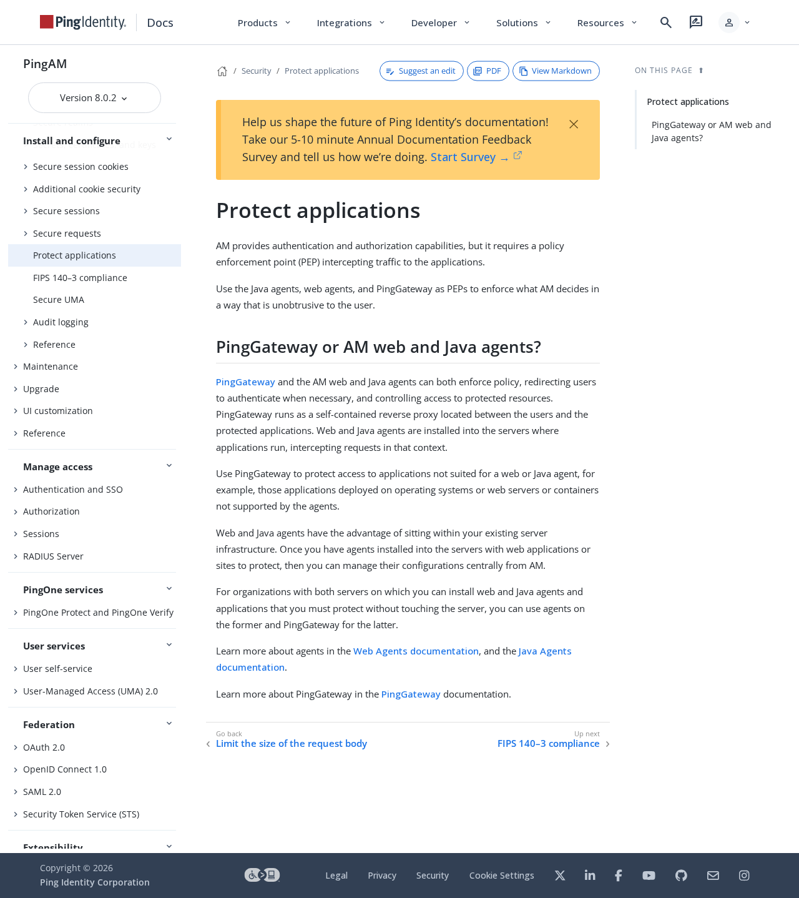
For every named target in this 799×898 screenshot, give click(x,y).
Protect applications (74, 255)
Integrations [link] (351, 22)
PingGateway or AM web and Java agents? (712, 131)
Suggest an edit (427, 70)
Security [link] (432, 875)
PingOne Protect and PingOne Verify (98, 612)
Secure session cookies (81, 166)
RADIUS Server (53, 556)
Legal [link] (336, 875)
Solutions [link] (524, 22)
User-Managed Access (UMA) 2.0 (90, 691)
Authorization (51, 511)
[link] (83, 22)
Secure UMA (58, 299)
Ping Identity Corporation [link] (95, 882)
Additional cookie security (86, 189)
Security (257, 70)
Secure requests (67, 233)
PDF (493, 70)
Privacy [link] (382, 875)
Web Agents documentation (416, 650)
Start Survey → (470, 156)
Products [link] (265, 22)
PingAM (45, 63)
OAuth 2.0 (44, 747)
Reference (54, 344)
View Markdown (562, 70)
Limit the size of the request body (291, 743)
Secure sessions (66, 211)
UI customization (58, 411)
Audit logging (61, 322)
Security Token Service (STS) (81, 814)
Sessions (41, 534)
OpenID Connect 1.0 (65, 769)
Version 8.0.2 (89, 97)
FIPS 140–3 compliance (80, 278)
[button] (735, 22)
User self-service (57, 668)
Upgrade (41, 389)
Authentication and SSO (73, 489)
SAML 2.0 (42, 791)
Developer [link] (441, 22)
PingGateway (245, 381)
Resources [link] (608, 22)
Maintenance (50, 366)
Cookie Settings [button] (501, 875)
